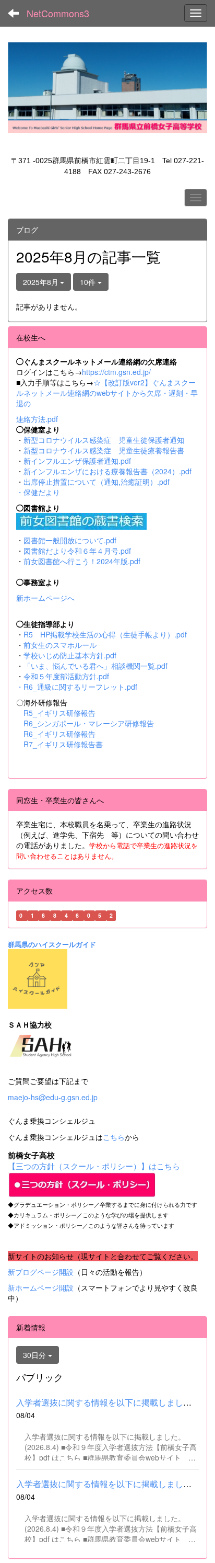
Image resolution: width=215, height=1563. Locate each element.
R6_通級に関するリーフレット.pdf (80, 686)
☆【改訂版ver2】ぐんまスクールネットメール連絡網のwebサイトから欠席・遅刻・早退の (107, 392)
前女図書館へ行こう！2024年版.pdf (81, 561)
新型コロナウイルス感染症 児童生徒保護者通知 (103, 440)
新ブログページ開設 (41, 1272)
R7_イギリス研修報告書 (63, 744)
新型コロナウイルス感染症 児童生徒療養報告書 (103, 450)
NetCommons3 (58, 13)
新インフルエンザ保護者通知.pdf (77, 460)
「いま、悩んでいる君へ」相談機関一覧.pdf (95, 665)
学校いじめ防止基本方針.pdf (69, 655)
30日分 (35, 1355)
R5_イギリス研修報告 (63, 713)
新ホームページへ (45, 597)
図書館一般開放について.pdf (69, 540)
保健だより (41, 492)
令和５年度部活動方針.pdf (66, 676)
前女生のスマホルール (60, 645)
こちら (114, 1137)
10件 (89, 282)
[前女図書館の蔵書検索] (81, 520)
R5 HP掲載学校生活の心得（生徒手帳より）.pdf (105, 634)
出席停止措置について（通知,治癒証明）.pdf (96, 481)
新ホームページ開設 (41, 1287)
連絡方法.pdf (37, 419)
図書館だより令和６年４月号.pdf (77, 550)
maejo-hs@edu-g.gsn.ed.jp (53, 1097)
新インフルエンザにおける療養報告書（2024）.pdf (107, 471)
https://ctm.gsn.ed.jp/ (116, 372)
